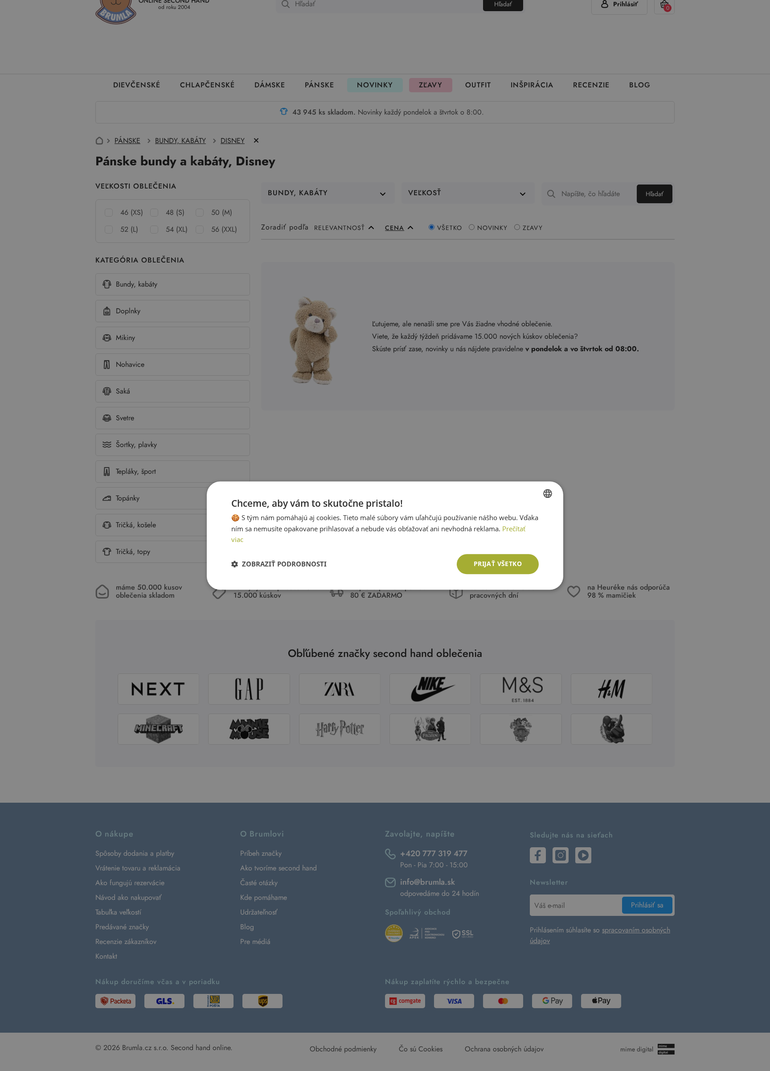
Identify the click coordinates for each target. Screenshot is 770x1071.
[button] (279, 564)
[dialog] (385, 535)
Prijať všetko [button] (498, 563)
